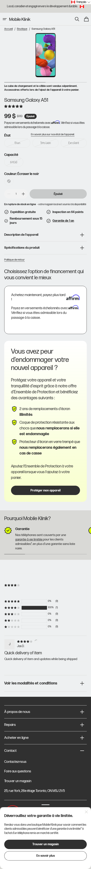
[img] (25, 641)
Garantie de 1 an (63, 221)
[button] (4, 19)
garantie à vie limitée (29, 539)
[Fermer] (86, 812)
